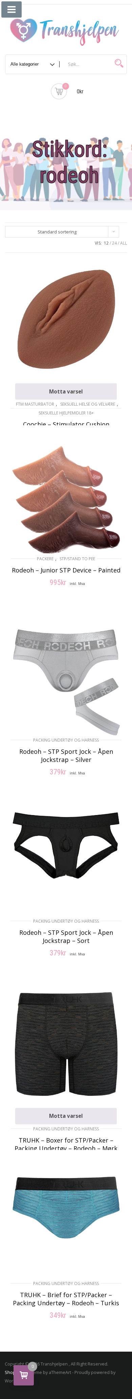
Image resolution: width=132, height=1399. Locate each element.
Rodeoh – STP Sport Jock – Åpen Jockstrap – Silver (66, 755)
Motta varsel (66, 391)
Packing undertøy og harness (66, 740)
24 (114, 243)
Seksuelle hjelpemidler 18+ (66, 413)
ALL (123, 243)
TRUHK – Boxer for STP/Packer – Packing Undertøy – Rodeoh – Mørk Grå (66, 1148)
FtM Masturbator (35, 404)
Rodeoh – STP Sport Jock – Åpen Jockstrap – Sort (66, 936)
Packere (45, 559)
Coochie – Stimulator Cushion (66, 424)
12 (106, 243)
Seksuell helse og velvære (87, 404)
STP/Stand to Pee (77, 559)
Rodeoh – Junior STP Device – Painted (66, 570)
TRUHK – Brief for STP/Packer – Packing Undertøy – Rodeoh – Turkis (66, 1299)
